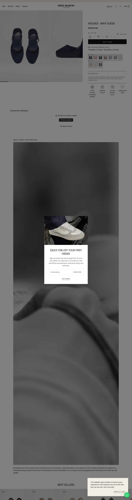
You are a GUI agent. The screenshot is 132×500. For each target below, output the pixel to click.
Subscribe (77, 272)
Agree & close (119, 491)
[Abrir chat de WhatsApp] (127, 495)
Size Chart (123, 34)
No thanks (66, 278)
